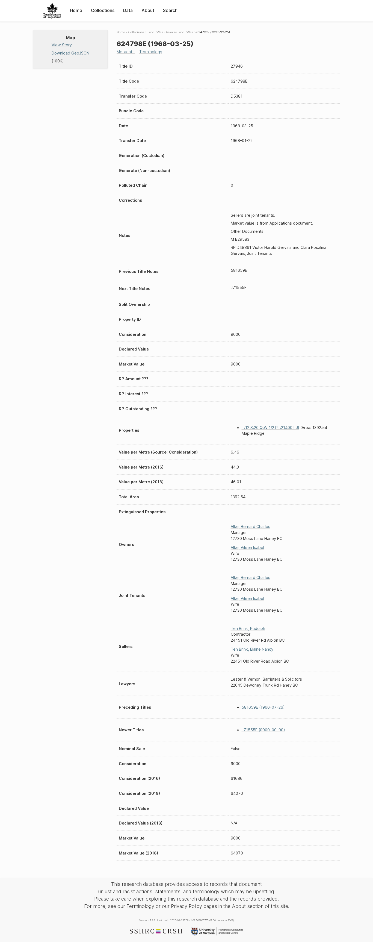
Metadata (126, 51)
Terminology (150, 51)
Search (170, 10)
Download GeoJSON (70, 53)
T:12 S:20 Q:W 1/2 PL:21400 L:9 (270, 427)
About (147, 10)
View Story (62, 45)
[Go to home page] (52, 11)
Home (76, 10)
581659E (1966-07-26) (263, 707)
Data (128, 10)
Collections (102, 10)
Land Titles (155, 32)
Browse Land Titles (179, 32)
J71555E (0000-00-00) (263, 729)
